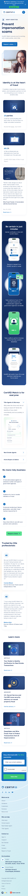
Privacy (3, 888)
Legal (3, 886)
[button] (23, 12)
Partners (4, 809)
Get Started (5, 842)
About (3, 800)
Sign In (4, 837)
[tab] (14, 423)
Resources (5, 812)
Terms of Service (6, 883)
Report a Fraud (6, 851)
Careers (4, 848)
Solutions (4, 803)
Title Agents (5, 828)
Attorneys (4, 820)
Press (3, 845)
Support (4, 840)
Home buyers (6, 823)
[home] (9, 12)
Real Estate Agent (7, 826)
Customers (5, 806)
